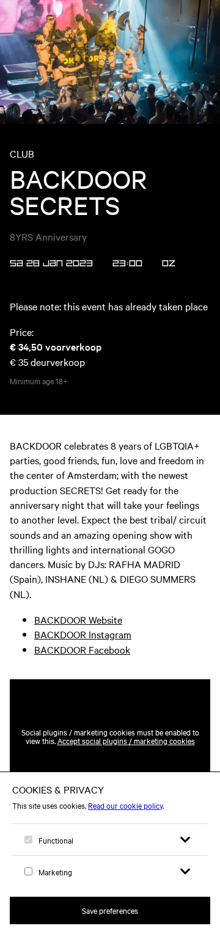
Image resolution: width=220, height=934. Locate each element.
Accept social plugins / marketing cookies (126, 740)
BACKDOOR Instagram (82, 634)
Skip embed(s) (157, 650)
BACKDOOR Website (78, 619)
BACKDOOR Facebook (82, 649)
